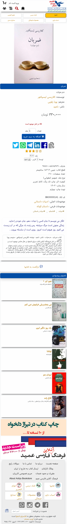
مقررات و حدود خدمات (45, 473)
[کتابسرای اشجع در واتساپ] (21, 505)
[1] (26, 151)
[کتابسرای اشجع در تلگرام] (37, 505)
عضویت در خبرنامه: (40, 511)
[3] (33, 151)
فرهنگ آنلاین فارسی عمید (47, 478)
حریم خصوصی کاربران (22, 473)
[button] (14, 3)
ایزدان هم (47, 374)
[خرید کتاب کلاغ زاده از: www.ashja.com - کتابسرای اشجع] (59, 406)
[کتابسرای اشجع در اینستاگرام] (29, 505)
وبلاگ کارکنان (47, 468)
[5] (40, 151)
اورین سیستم (28, 519)
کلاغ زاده (47, 397)
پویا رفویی (52, 101)
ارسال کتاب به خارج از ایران (26, 468)
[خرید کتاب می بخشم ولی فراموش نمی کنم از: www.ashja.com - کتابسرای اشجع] (59, 313)
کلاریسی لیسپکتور (46, 97)
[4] (37, 151)
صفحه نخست (52, 463)
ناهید (55, 106)
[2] (30, 151)
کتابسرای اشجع (21, 516)
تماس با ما (27, 463)
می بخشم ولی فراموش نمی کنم (38, 304)
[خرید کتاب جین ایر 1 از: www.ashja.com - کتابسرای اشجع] (59, 289)
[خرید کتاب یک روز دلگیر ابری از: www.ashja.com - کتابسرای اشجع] (59, 336)
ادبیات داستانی (41, 201)
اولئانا (49, 351)
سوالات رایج (14, 463)
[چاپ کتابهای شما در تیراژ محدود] (33, 427)
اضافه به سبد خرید (32, 136)
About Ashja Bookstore (20, 478)
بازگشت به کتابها (32, 266)
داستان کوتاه (43, 206)
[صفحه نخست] (23, 9)
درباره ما (38, 463)
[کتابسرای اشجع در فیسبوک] (45, 505)
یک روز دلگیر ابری (43, 327)
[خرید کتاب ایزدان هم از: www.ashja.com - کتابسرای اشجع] (59, 383)
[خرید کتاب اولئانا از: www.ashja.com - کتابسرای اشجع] (59, 360)
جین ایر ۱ (47, 281)
